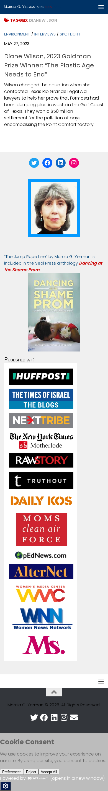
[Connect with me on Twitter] (34, 717)
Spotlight (70, 34)
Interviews (45, 34)
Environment (17, 34)
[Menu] (101, 7)
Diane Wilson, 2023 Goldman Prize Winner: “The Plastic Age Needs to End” (49, 65)
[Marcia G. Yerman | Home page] (42, 7)
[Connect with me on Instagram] (64, 717)
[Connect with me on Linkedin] (54, 717)
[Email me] (74, 717)
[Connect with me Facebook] (44, 717)
